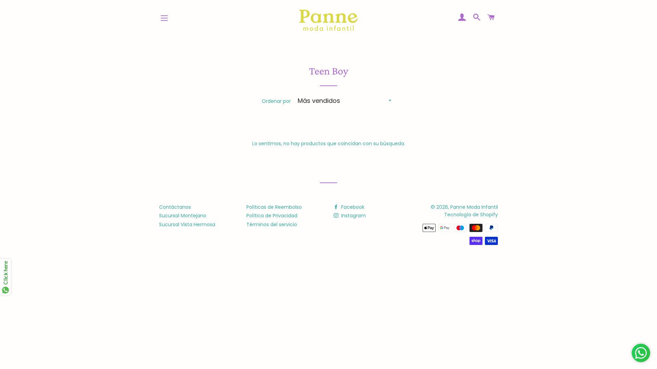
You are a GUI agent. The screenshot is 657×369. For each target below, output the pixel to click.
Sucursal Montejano (182, 215)
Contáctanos (175, 207)
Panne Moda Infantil (474, 207)
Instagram (353, 215)
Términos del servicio (271, 224)
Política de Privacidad (271, 215)
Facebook (352, 207)
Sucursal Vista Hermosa (187, 224)
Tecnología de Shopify (471, 214)
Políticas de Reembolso (274, 207)
